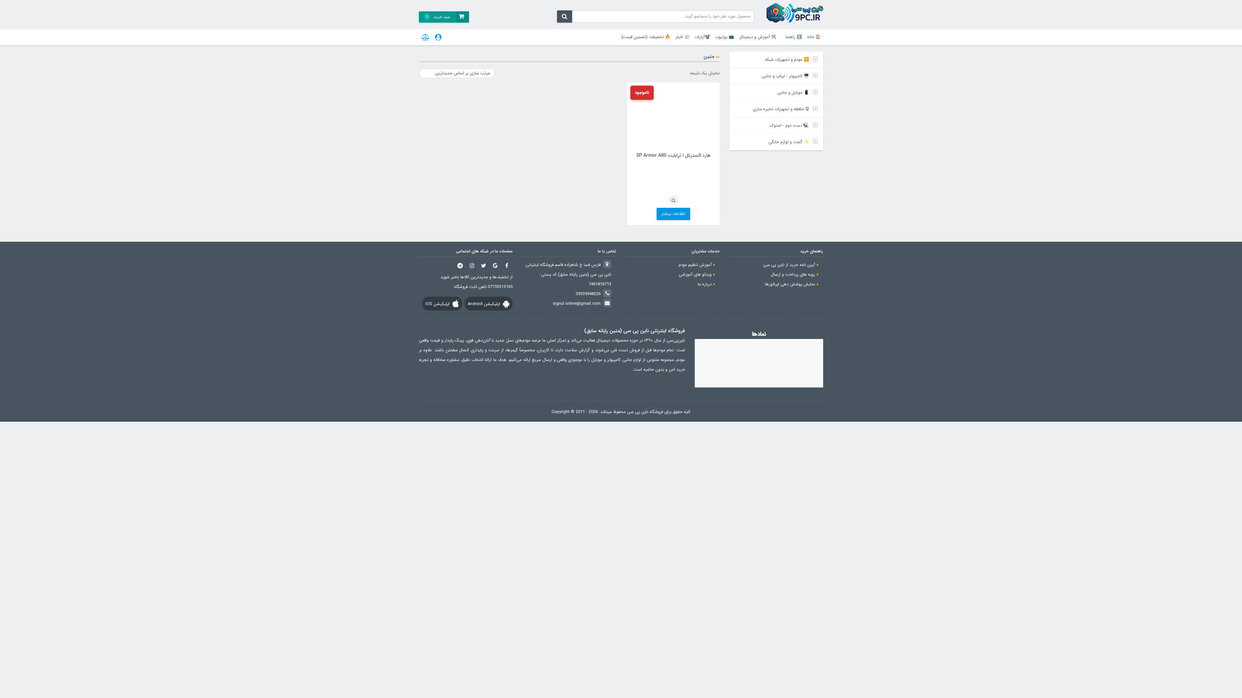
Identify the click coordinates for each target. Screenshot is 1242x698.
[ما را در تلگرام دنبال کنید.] (460, 265)
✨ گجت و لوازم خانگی (788, 142)
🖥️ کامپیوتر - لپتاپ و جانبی (785, 76)
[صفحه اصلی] (795, 13)
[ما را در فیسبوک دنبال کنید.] (507, 265)
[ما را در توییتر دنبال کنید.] (483, 265)
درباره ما (705, 284)
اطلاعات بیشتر (673, 213)
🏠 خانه (814, 37)
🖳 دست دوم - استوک (789, 125)
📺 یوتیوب (724, 37)
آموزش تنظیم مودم (695, 264)
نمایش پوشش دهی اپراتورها (790, 284)
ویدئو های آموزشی (695, 274)
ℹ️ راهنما (793, 37)
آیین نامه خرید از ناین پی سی (789, 264)
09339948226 (588, 294)
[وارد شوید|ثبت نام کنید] (438, 37)
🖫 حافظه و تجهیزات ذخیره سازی (781, 109)
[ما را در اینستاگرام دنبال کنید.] (472, 265)
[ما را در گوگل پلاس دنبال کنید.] (495, 265)
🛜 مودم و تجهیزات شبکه (787, 59)
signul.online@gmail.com (577, 303)
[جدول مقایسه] (425, 37)
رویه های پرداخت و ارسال (793, 274)
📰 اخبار (682, 37)
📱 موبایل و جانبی (793, 92)
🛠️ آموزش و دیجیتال (757, 37)
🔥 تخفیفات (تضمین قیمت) (645, 37)
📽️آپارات (702, 37)
